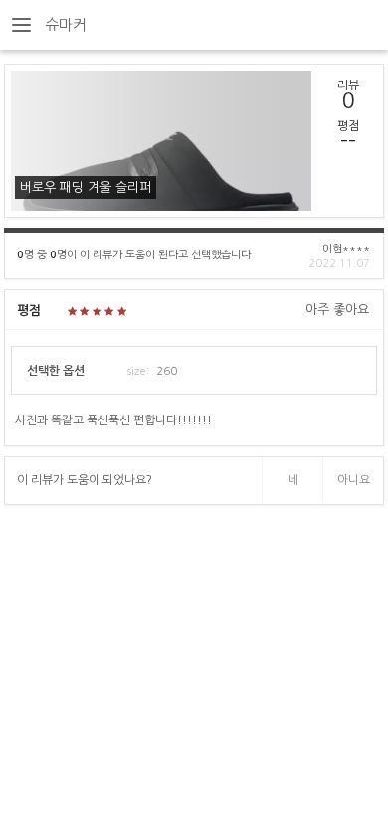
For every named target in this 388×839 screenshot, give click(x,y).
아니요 (353, 480)
